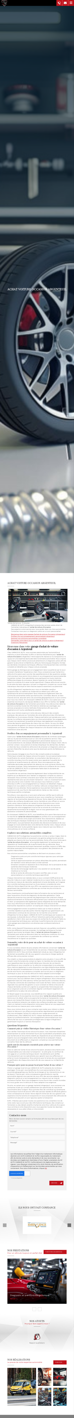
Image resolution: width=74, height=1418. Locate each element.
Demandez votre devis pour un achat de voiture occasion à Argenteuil (37, 640)
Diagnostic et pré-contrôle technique (29, 1295)
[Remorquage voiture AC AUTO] (21, 1387)
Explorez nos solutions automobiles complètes (28, 638)
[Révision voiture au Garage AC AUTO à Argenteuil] (44, 1397)
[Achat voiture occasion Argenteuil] (38, 605)
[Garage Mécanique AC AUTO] (60, 1397)
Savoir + (13, 1299)
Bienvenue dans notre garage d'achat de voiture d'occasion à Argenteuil (38, 634)
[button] (71, 3)
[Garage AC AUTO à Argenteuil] (44, 1377)
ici (46, 1168)
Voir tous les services (53, 1252)
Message (37, 1139)
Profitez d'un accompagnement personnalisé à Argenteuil (33, 636)
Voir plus (58, 1362)
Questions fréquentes (19, 642)
